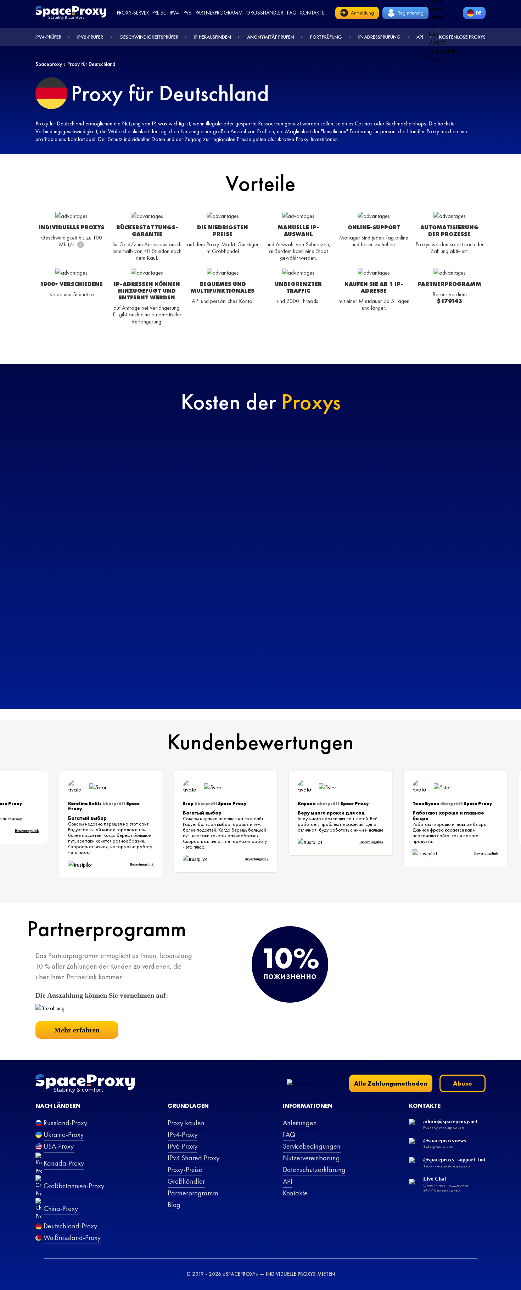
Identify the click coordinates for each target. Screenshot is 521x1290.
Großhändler (264, 12)
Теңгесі (436, 17)
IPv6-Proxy (182, 1146)
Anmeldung (362, 13)
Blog (174, 1204)
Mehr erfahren (77, 1030)
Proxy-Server (133, 12)
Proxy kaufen (186, 1122)
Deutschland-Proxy (70, 1225)
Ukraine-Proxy (64, 1134)
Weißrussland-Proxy (72, 1237)
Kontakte (312, 12)
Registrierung (411, 13)
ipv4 (174, 12)
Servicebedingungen (312, 1146)
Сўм (433, 25)
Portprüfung (326, 37)
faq (292, 12)
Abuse (462, 1083)
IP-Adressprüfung (379, 37)
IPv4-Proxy (182, 1134)
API (419, 37)
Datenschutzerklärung (314, 1169)
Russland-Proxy (65, 1122)
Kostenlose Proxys (462, 37)
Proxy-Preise (185, 1169)
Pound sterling (443, 51)
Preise (159, 12)
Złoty (434, 59)
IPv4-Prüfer (48, 37)
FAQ (289, 1134)
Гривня (435, 8)
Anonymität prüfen (270, 37)
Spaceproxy (48, 64)
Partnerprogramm (219, 12)
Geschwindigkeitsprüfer (148, 37)
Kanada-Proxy (64, 1163)
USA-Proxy (59, 1146)
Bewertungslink (35, 831)
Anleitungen (300, 1122)
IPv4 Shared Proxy (193, 1157)
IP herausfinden (212, 37)
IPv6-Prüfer (90, 37)
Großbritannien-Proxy (74, 1185)
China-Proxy (61, 1208)
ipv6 (187, 12)
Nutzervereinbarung (311, 1157)
